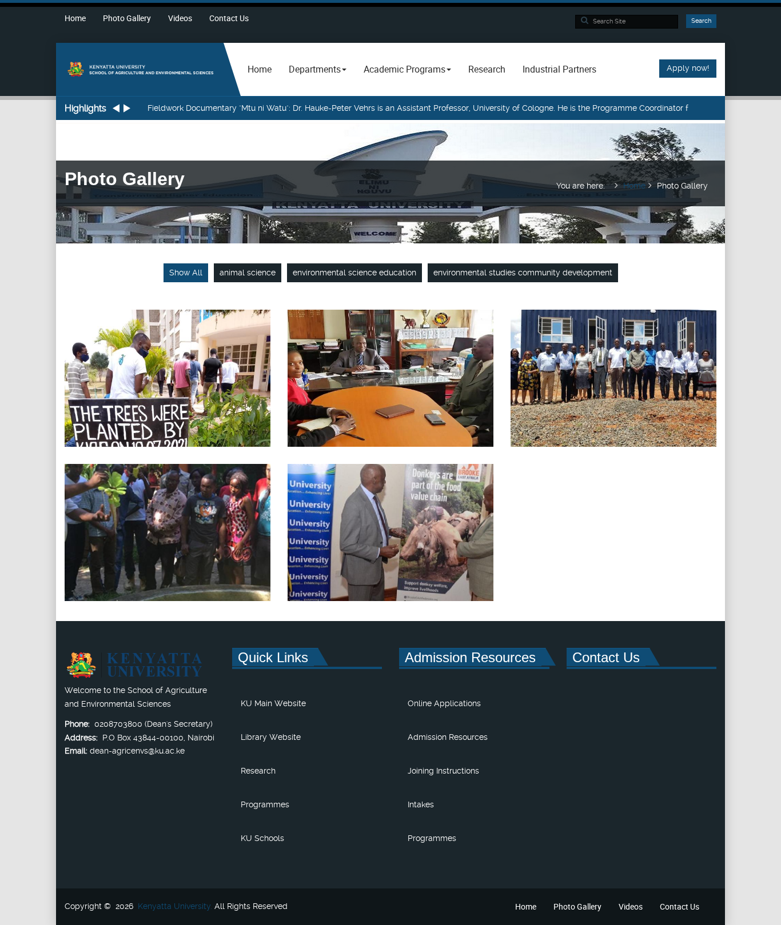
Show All (185, 272)
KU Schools (262, 838)
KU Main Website (273, 703)
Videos (180, 18)
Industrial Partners (559, 69)
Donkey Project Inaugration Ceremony (390, 545)
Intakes (421, 804)
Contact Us (229, 18)
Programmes (265, 804)
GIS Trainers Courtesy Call (390, 391)
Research (486, 69)
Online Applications (444, 703)
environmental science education (354, 272)
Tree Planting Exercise (167, 391)
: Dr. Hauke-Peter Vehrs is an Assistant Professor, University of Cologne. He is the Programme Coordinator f (418, 108)
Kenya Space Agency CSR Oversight (613, 391)
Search (701, 21)
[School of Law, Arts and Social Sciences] (140, 69)
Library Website (271, 737)
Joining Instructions (443, 770)
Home (75, 18)
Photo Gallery (127, 18)
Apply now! (688, 68)
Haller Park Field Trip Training (167, 545)
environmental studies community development (522, 272)
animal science (248, 272)
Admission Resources (448, 737)
